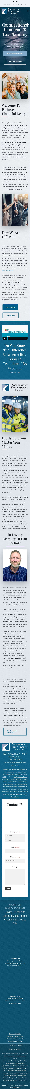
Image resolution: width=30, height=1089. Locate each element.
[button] (27, 11)
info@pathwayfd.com (15, 908)
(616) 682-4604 (14, 905)
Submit (8, 888)
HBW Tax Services (7, 270)
